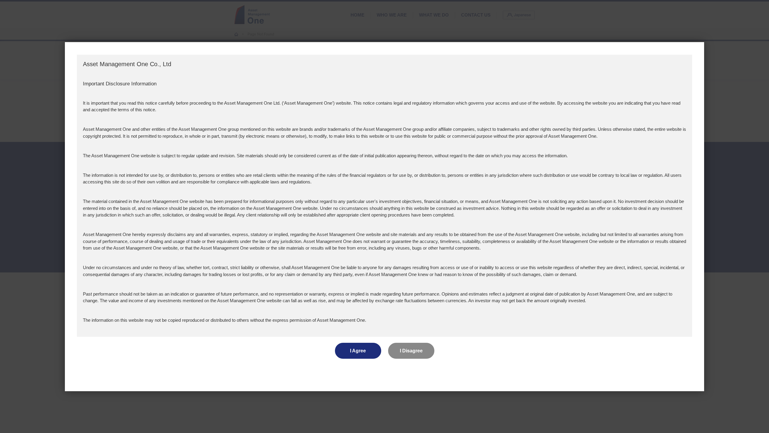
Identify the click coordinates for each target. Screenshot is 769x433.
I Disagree (411, 350)
